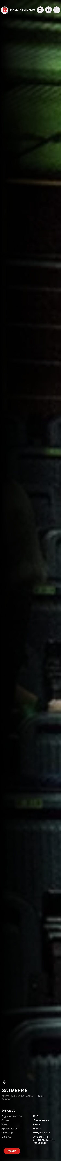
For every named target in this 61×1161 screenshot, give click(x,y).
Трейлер (12, 1151)
